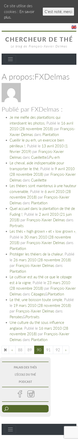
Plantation (50, 134)
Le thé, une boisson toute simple (36, 299)
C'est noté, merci (58, 11)
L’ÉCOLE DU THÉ (25, 374)
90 (39, 349)
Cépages (38, 294)
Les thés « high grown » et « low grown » (42, 231)
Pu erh (54, 157)
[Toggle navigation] (10, 59)
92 (58, 349)
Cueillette (39, 157)
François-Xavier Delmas (46, 220)
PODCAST (25, 381)
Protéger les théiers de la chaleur (36, 254)
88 (20, 349)
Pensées (16, 316)
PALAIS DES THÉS (25, 367)
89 (29, 349)
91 (48, 349)
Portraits (17, 225)
